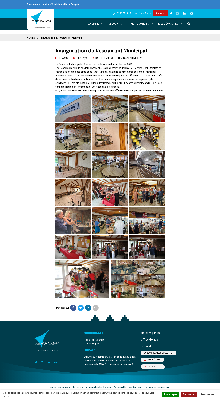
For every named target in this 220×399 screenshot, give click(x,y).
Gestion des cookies (60, 387)
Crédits (107, 387)
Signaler (160, 13)
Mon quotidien (140, 23)
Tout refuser (189, 394)
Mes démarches (168, 23)
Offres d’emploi (150, 339)
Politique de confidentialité (158, 387)
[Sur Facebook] (73, 308)
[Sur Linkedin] (88, 308)
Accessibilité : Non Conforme (128, 387)
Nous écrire (154, 360)
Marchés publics (150, 333)
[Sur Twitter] (81, 308)
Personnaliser (207, 394)
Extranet (146, 346)
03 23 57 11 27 (154, 366)
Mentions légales (94, 387)
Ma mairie (93, 23)
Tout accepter (170, 394)
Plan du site (77, 387)
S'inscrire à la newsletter (158, 353)
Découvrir (115, 23)
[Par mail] (96, 308)
